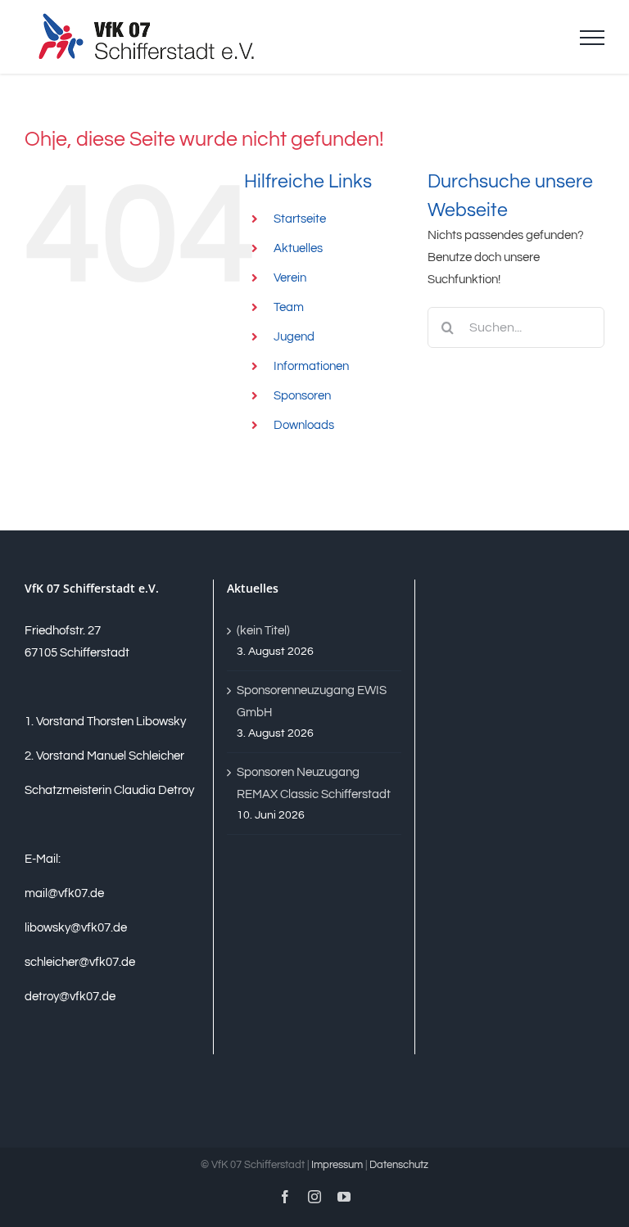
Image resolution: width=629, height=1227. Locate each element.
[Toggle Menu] (592, 37)
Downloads (304, 425)
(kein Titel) (263, 631)
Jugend (294, 337)
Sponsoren (302, 396)
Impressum (337, 1165)
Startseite (300, 219)
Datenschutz (398, 1165)
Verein (290, 278)
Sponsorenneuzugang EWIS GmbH (312, 701)
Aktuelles (298, 248)
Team (289, 307)
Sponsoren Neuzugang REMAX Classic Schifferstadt (314, 783)
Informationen (311, 366)
